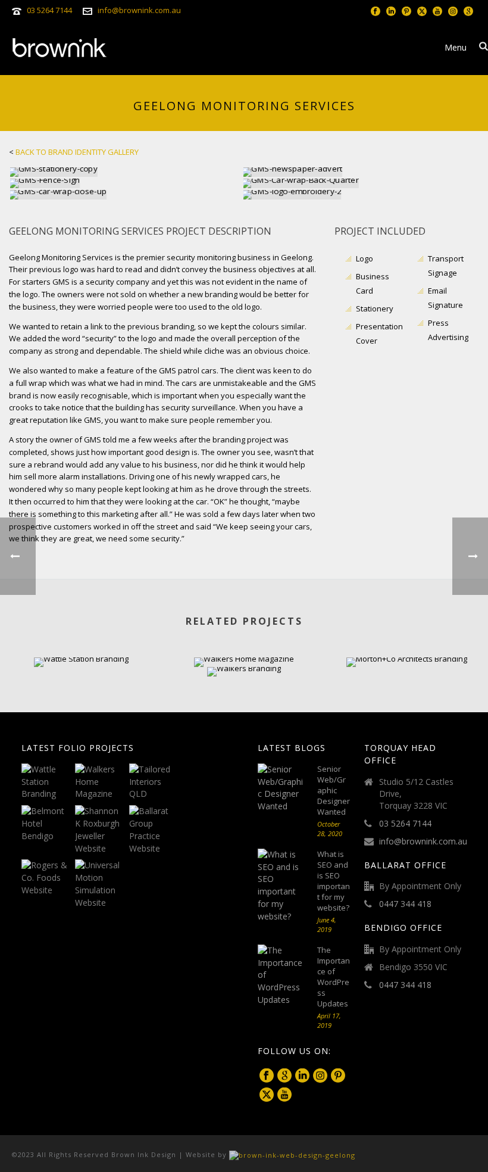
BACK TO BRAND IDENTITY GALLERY (77, 151)
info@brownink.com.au (139, 10)
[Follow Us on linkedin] (302, 1076)
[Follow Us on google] (284, 1076)
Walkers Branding (244, 644)
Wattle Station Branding (81, 635)
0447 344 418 (405, 904)
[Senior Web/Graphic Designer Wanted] (281, 788)
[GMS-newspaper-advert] (359, 172)
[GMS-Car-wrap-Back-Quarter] (359, 183)
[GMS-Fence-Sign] (126, 183)
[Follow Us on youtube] (284, 1095)
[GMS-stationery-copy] (126, 172)
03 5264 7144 (49, 10)
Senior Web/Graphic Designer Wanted (333, 790)
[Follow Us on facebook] (266, 1076)
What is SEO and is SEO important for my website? (333, 881)
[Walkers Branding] (243, 709)
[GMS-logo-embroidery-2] (359, 195)
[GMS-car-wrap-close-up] (126, 195)
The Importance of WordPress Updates (333, 977)
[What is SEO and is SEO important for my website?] (281, 886)
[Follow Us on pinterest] (338, 1076)
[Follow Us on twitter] (266, 1095)
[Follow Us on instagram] (320, 1076)
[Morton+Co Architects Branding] (407, 699)
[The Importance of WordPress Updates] (281, 975)
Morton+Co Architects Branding (407, 635)
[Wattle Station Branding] (81, 699)
